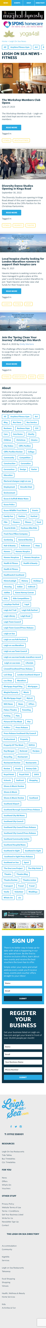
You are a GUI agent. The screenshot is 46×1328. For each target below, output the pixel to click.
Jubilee (7, 593)
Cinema (34, 440)
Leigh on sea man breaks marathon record (22, 657)
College (31, 452)
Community (9, 458)
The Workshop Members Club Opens (21, 101)
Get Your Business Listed (12, 1215)
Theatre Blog (22, 874)
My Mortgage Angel (12, 698)
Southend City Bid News (14, 816)
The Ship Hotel (34, 868)
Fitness (6, 140)
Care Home (18, 434)
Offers (31, 704)
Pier (29, 722)
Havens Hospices (11, 557)
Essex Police (9, 505)
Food (39, 522)
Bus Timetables (8, 1159)
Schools (7, 780)
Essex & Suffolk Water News (16, 499)
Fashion (21, 516)
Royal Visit (24, 774)
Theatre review (29, 880)
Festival (34, 516)
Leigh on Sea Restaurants (13, 1268)
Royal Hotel (9, 774)
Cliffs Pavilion (25, 446)
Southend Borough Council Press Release (22, 810)
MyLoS (30, 698)
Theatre (30, 225)
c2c (19, 898)
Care (6, 434)
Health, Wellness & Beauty (13, 1293)
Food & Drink (9, 528)
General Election (25, 540)
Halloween (25, 546)
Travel (21, 886)
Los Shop (8, 681)
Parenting (26, 710)
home (4, 41)
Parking (7, 716)
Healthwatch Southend (14, 575)
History (24, 581)
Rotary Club (31, 769)
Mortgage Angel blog (13, 686)
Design (23, 469)
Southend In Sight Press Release (18, 857)
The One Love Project (13, 868)
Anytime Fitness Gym (20, 47)
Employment (9, 487)
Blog (6, 422)
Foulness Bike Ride (29, 528)
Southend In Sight (12, 851)
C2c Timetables (8, 1162)
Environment (9, 493)
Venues (5, 1286)
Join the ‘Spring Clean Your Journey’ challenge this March (21, 339)
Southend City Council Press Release (20, 827)
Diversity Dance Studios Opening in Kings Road (17, 187)
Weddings (33, 892)
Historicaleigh (10, 581)
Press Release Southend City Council (20, 733)
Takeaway (6, 1271)
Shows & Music (10, 792)
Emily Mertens (27, 344)
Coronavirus (9, 469)
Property (18, 225)
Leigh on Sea (19, 377)
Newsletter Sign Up (10, 1222)
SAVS (36, 774)
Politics (7, 727)
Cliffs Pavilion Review (13, 452)
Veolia (6, 892)
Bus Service (32, 422)
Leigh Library (9, 616)
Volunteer (18, 892)
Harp (37, 546)
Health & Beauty (30, 563)
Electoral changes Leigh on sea (17, 481)
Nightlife (5, 1257)
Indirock (31, 587)
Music (26, 692)
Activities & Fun (9, 1308)
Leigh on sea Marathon (14, 645)
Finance (16, 522)
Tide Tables (7, 1155)
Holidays (37, 581)
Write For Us (7, 1218)
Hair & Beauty (10, 546)
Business (8, 428)
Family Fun (8, 516)
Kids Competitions (21, 598)
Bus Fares (17, 422)
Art (36, 47)
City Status (8, 446)
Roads (18, 769)
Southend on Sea (11, 862)
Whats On (8, 898)
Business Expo (23, 428)
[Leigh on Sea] (23, 1108)
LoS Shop (8, 675)
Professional (9, 739)
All (5, 47)
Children (7, 440)
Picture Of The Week (13, 722)
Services (5, 1260)
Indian (20, 587)
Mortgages (33, 686)
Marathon (21, 681)
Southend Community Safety (16, 839)
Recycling (8, 757)
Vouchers (6, 1188)
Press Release (22, 727)
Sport (28, 304)
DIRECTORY (40, 3)
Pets (18, 716)
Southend (33, 798)
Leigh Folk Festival (30, 610)
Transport (8, 886)
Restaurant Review (12, 763)
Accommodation (9, 1246)
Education (8, 475)
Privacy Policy (8, 1204)
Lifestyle (29, 663)
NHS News (8, 704)
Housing (8, 587)
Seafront (20, 780)
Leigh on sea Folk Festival (15, 639)
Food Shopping (8, 1279)
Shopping (33, 780)
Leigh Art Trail (10, 610)
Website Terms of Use (11, 1207)
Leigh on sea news (12, 663)
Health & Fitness (21, 140)
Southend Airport (11, 804)
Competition (25, 458)
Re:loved (23, 751)
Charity (6, 304)
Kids (6, 598)
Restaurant (23, 757)
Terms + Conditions (10, 1211)
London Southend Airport (28, 675)
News (32, 377)
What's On (6, 1185)
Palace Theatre (10, 710)
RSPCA (32, 745)
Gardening (8, 540)
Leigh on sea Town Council (15, 651)
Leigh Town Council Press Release (18, 628)
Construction (9, 463)
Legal (26, 604)
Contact (5, 1225)
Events (35, 510)
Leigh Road (25, 616)
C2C (36, 428)
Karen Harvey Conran (24, 593)
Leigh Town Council (12, 622)
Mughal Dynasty (11, 692)
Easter (34, 469)
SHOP (29, 3)
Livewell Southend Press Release (18, 669)
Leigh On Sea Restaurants (13, 1152)
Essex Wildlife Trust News (15, 510)
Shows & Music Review (14, 786)
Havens (7, 551)
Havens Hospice (23, 551)
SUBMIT (23, 999)
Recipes (36, 751)
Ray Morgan (9, 751)
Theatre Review (11, 880)
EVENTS (17, 3)
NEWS (5, 3)
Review (7, 769)
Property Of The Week (13, 745)
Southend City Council (13, 821)
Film (6, 522)
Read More (11, 128)
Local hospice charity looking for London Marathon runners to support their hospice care (23, 261)
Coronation (26, 463)
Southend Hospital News (15, 845)
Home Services (8, 1297)
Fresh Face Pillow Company (16, 534)
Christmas (21, 440)
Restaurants (31, 763)
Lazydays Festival (11, 604)
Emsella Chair (26, 487)
